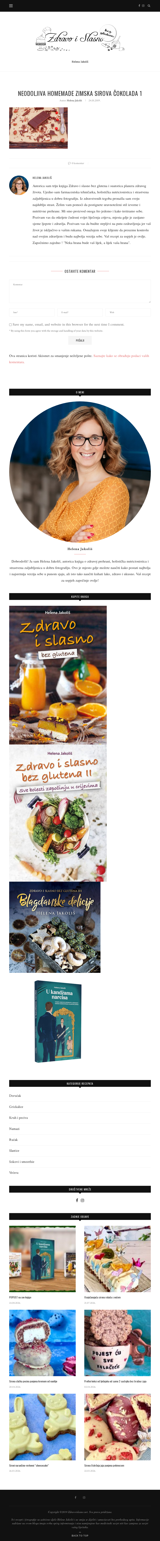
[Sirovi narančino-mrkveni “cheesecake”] (42, 1427)
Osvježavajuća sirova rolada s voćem (102, 1297)
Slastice (14, 1150)
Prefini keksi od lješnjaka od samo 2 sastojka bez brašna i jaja (115, 1381)
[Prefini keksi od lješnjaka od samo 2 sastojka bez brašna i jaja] (117, 1343)
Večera (13, 1172)
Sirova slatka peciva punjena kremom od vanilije (33, 1381)
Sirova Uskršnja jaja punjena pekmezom (104, 1465)
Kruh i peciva (18, 1117)
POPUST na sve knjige (20, 1297)
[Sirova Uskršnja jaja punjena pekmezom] (117, 1427)
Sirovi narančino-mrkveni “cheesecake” (29, 1465)
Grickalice (16, 1107)
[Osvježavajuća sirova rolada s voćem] (117, 1259)
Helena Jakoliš (74, 100)
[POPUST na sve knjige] (42, 1259)
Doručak (15, 1095)
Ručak (13, 1139)
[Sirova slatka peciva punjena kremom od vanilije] (42, 1343)
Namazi (14, 1129)
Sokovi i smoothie (21, 1162)
